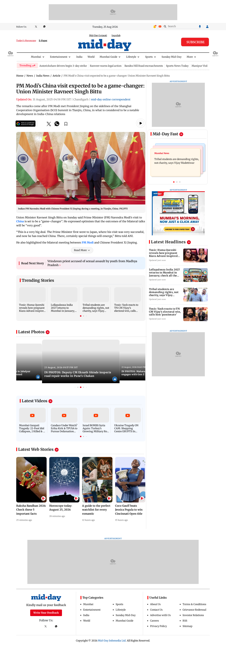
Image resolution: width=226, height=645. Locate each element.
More (190, 56)
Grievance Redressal (194, 609)
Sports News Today (177, 65)
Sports (149, 56)
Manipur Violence (202, 65)
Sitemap (187, 626)
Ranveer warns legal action (105, 65)
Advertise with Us (160, 615)
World (91, 56)
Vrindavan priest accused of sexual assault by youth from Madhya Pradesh (92, 263)
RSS (185, 620)
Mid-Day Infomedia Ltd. (112, 640)
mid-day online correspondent (110, 99)
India (79, 56)
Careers (154, 620)
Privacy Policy (158, 626)
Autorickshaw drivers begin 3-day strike (63, 65)
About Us (155, 604)
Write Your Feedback (46, 612)
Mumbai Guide (108, 56)
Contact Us (156, 609)
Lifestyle (131, 56)
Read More (80, 250)
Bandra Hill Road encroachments (143, 65)
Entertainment (58, 56)
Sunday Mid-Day (172, 56)
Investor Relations (193, 615)
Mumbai (36, 56)
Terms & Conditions (194, 604)
